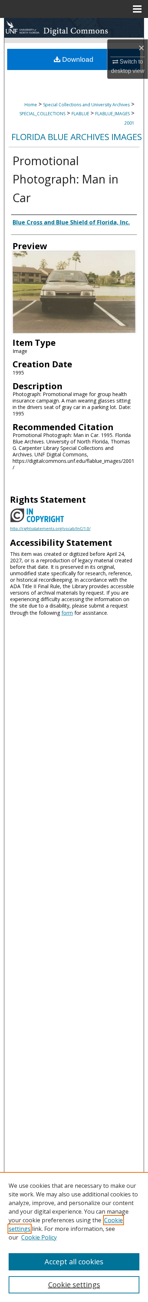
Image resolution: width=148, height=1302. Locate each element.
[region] (74, 1237)
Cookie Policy (39, 1237)
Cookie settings (74, 1284)
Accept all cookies (74, 1261)
